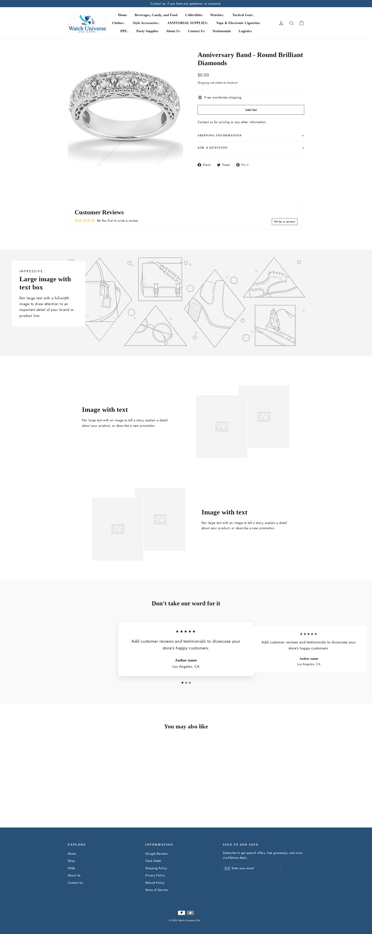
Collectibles (193, 15)
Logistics (245, 31)
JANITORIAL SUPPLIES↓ (187, 23)
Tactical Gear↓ (243, 15)
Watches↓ (217, 15)
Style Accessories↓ (146, 23)
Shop (71, 861)
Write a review (284, 221)
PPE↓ (124, 31)
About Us (173, 31)
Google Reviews (156, 853)
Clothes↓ (118, 23)
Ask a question (213, 147)
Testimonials (221, 31)
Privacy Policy (155, 875)
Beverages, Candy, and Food (156, 15)
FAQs (71, 868)
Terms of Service (156, 890)
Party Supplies (147, 31)
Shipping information (220, 135)
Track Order (153, 861)
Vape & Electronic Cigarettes (238, 23)
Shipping (203, 83)
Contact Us (196, 31)
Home (122, 15)
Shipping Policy (156, 868)
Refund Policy (154, 882)
